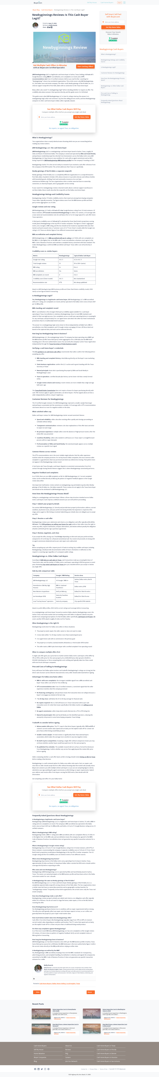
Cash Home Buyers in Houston (107, 1057)
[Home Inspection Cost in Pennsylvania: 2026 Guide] (41, 1014)
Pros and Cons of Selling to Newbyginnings (109, 94)
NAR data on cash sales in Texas (50, 560)
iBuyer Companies (40, 1057)
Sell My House (92, 2)
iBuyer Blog (36, 10)
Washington (107, 1019)
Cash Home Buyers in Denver (106, 1053)
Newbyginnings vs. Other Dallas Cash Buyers (112, 87)
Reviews (68, 1049)
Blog (35, 1061)
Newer (90, 992)
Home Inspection (70, 1018)
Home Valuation (39, 1053)
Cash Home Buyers (107, 2)
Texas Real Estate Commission (45, 390)
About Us (68, 1045)
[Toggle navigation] (124, 2)
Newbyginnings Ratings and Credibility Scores (113, 61)
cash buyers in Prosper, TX (86, 617)
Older (38, 992)
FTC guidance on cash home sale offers (48, 352)
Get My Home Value (82, 117)
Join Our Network (71, 1061)
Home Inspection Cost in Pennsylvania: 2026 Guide (64, 1010)
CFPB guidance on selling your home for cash (56, 524)
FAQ (66, 1053)
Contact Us (84, 1069)
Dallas (54, 983)
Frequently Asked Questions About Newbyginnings (111, 101)
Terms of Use (103, 1069)
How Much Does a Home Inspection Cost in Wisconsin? (115, 1025)
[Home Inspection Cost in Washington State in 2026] (92, 1013)
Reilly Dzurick (53, 25)
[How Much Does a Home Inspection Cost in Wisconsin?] (92, 1028)
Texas (78, 983)
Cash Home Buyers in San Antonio (108, 1061)
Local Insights (71, 983)
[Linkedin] (34, 978)
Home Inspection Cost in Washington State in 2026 (114, 1010)
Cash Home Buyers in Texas (106, 1045)
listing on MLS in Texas (87, 757)
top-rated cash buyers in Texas (53, 564)
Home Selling (61, 983)
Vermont (56, 1034)
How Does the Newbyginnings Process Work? (113, 79)
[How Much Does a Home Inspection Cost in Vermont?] (41, 1029)
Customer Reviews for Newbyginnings (113, 73)
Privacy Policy (93, 1069)
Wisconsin (106, 1034)
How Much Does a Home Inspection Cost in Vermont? (66, 1025)
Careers (68, 1057)
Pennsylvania (57, 1019)
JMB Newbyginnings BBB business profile (57, 160)
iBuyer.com (122, 1069)
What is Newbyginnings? (108, 54)
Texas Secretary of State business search (63, 344)
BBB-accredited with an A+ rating (60, 238)
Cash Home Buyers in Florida (106, 1049)
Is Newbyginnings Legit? (108, 67)
